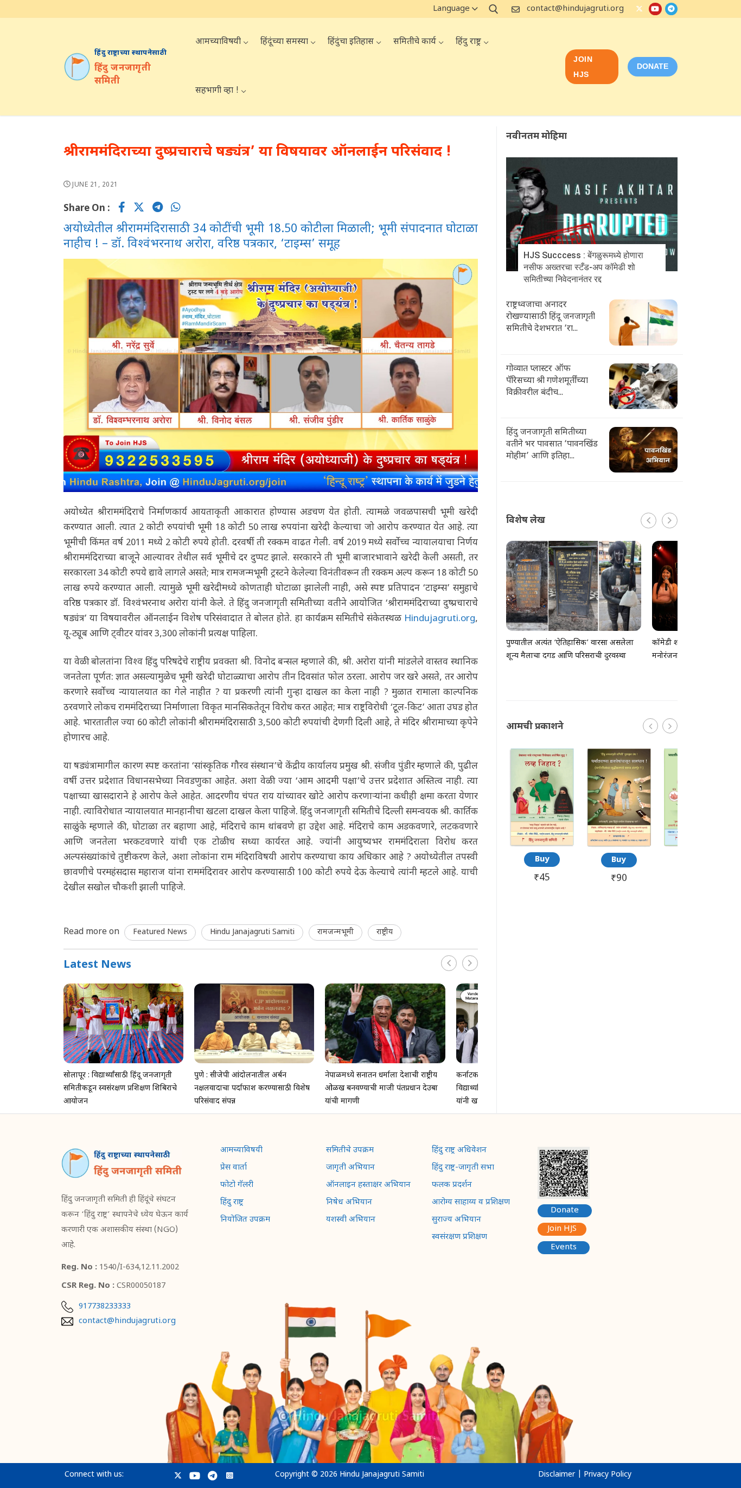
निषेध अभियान (349, 1203)
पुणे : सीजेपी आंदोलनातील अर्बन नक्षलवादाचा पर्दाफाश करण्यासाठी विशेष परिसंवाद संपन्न (252, 1088)
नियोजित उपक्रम (245, 1220)
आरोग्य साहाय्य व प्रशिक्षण (471, 1203)
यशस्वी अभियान (350, 1220)
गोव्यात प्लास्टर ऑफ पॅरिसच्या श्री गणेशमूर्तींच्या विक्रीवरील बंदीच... (547, 381)
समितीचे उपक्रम (350, 1151)
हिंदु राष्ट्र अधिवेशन (459, 1151)
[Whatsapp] (176, 209)
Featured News (160, 932)
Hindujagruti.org (438, 619)
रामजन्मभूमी (335, 932)
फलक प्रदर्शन (452, 1186)
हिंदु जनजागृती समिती (122, 74)
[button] (470, 963)
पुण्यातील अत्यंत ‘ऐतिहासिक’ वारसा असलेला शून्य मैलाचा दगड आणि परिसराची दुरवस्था (570, 649)
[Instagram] (230, 1475)
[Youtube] (655, 9)
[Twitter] (639, 9)
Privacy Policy (607, 1475)
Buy (542, 859)
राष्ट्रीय (384, 932)
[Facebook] (121, 209)
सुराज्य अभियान (456, 1220)
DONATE (652, 66)
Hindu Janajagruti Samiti (252, 932)
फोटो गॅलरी (236, 1186)
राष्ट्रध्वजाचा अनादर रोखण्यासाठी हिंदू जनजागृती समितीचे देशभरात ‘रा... (550, 317)
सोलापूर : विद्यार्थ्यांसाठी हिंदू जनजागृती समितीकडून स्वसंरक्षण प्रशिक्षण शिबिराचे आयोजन (120, 1088)
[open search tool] (494, 9)
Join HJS (582, 67)
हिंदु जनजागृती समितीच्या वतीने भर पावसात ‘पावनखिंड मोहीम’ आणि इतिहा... (552, 444)
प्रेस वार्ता (233, 1168)
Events (564, 1247)
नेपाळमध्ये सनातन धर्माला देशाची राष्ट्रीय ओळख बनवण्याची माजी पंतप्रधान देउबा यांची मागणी (381, 1088)
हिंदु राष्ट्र (232, 1203)
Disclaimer (556, 1475)
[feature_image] (123, 1024)
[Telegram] (671, 9)
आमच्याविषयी (241, 1151)
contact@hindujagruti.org (575, 9)
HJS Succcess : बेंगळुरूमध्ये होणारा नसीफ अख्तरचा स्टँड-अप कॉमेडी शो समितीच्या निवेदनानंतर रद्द (583, 267)
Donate (565, 1210)
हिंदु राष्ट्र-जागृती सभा (463, 1168)
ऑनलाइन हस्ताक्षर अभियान (368, 1186)
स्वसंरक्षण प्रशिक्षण (459, 1238)
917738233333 (105, 1307)
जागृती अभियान (350, 1168)
